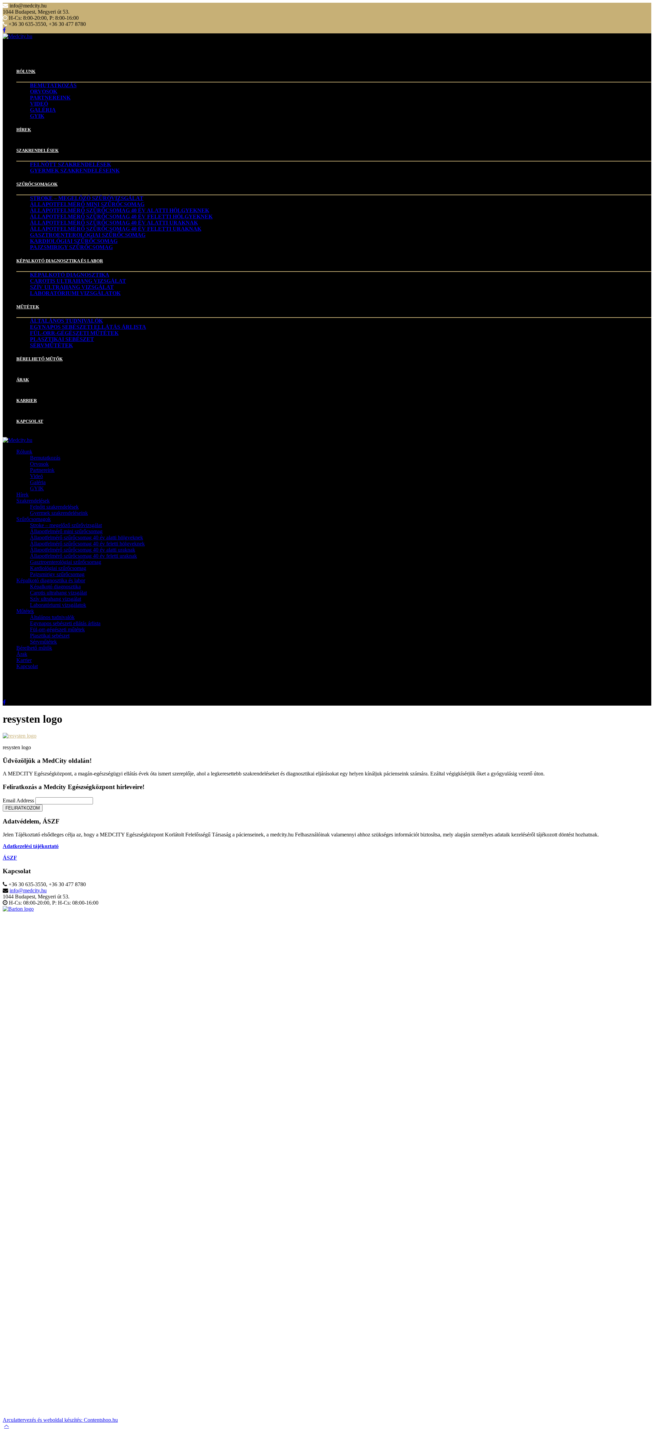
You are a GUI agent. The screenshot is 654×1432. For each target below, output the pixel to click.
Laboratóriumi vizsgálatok (75, 293)
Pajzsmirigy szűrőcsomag (71, 247)
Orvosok (43, 91)
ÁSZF (10, 858)
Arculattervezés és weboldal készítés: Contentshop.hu (60, 1420)
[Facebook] (4, 30)
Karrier (26, 400)
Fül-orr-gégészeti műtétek (74, 333)
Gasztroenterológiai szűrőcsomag (87, 235)
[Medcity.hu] (17, 36)
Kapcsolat (29, 421)
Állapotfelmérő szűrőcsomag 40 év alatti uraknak (114, 223)
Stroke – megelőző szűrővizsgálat (86, 198)
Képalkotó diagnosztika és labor (59, 260)
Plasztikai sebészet (62, 339)
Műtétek (27, 306)
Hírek (23, 129)
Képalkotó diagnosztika (69, 275)
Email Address (18, 800)
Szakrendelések (37, 150)
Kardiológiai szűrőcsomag (74, 241)
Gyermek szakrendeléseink (75, 170)
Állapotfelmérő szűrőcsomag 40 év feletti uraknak (115, 229)
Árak (22, 379)
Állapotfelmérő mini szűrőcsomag (87, 204)
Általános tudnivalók (66, 321)
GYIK (37, 116)
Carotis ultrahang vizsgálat (78, 281)
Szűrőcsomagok (37, 184)
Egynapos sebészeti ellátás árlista (88, 327)
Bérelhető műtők (39, 358)
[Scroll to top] (6, 1426)
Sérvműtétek (51, 345)
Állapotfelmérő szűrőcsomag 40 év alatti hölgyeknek (119, 210)
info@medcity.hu (28, 890)
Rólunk (25, 71)
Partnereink (50, 98)
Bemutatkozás (53, 85)
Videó (39, 104)
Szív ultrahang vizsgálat (72, 287)
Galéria (43, 110)
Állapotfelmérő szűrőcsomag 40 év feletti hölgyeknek (121, 216)
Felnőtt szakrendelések (70, 164)
